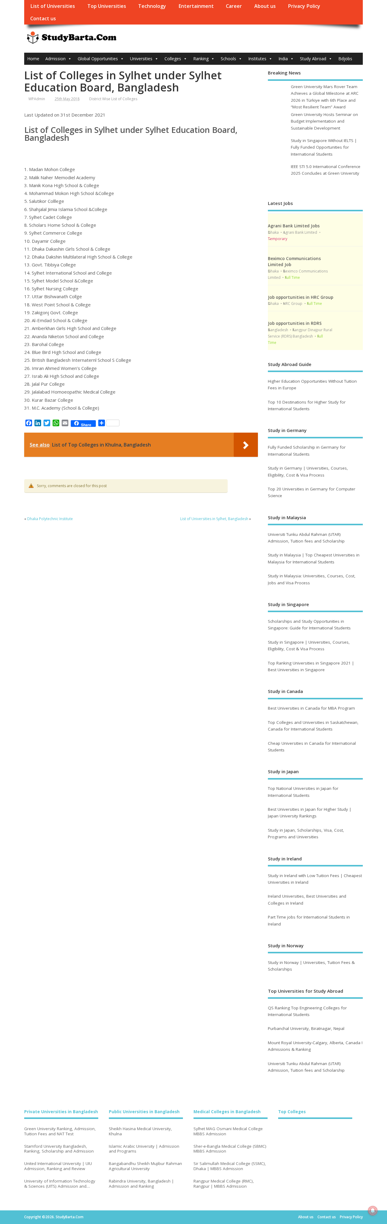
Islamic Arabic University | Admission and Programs (144, 1149)
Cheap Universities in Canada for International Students (312, 747)
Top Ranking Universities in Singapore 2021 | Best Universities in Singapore (311, 666)
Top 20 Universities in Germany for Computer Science (311, 492)
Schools (228, 58)
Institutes (257, 58)
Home (33, 58)
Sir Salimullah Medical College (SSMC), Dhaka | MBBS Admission (230, 1166)
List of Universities (52, 6)
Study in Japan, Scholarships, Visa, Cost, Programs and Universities (306, 833)
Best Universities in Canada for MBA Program (311, 708)
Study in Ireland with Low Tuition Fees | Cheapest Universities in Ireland (315, 879)
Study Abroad (313, 58)
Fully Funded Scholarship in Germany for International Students (307, 450)
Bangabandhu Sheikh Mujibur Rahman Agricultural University (145, 1166)
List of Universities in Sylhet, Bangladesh (214, 518)
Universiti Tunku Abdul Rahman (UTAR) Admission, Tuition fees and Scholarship (306, 538)
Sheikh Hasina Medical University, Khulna (140, 1131)
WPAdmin (36, 98)
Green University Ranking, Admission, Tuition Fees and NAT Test (60, 1131)
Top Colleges (292, 1111)
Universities (141, 58)
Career (234, 6)
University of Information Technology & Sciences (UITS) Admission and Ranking (59, 1184)
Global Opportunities (98, 58)
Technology (152, 6)
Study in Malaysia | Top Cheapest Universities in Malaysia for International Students (313, 558)
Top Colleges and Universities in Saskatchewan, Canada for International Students (313, 726)
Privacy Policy (304, 6)
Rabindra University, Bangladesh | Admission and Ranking (141, 1184)
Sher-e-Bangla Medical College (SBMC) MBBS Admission (230, 1149)
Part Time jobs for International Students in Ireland (309, 920)
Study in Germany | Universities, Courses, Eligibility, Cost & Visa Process (308, 471)
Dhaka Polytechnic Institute (50, 518)
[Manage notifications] (373, 1211)
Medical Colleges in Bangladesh (227, 1111)
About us (265, 6)
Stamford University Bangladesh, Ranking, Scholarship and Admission (59, 1149)
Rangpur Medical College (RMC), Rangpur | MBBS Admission (224, 1184)
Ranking (201, 58)
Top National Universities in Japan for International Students (303, 792)
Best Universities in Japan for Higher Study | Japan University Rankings (309, 813)
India (283, 58)
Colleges (172, 58)
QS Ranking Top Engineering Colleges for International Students (307, 1011)
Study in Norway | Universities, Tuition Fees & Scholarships (311, 966)
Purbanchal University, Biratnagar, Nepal (306, 1028)
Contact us (43, 18)
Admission (55, 58)
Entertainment (196, 6)
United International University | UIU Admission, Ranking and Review (58, 1166)
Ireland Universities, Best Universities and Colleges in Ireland (307, 899)
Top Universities (106, 6)
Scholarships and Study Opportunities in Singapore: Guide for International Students (309, 625)
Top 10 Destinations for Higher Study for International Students (307, 405)
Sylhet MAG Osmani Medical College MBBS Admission (228, 1131)
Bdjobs (345, 58)
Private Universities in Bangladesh (61, 1111)
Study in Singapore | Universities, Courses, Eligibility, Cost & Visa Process (309, 645)
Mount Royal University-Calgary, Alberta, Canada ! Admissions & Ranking (315, 1046)
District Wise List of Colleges (113, 98)
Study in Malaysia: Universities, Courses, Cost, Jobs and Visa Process (312, 579)
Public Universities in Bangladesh (144, 1111)
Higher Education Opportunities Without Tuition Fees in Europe (312, 384)
